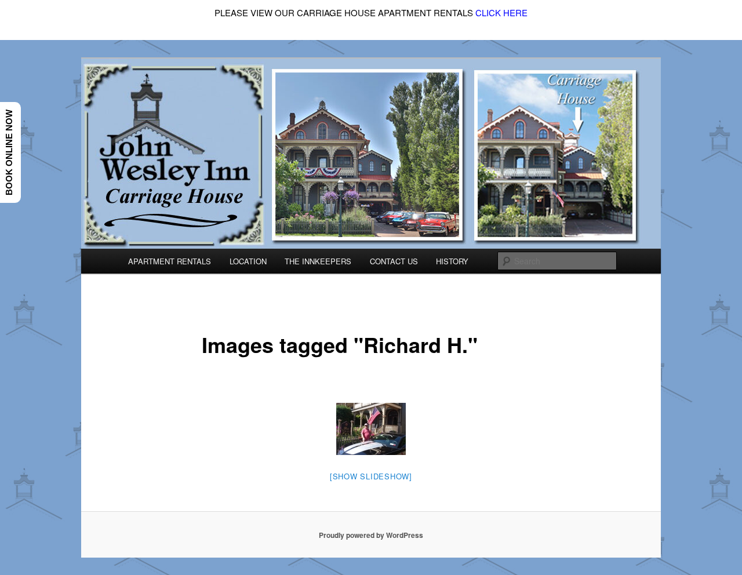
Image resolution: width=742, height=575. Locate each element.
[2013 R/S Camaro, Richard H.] (371, 429)
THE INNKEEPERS (318, 261)
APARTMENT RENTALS (169, 261)
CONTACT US (394, 261)
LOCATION (248, 261)
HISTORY (452, 261)
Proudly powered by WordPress (371, 535)
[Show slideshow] (371, 476)
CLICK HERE (501, 12)
